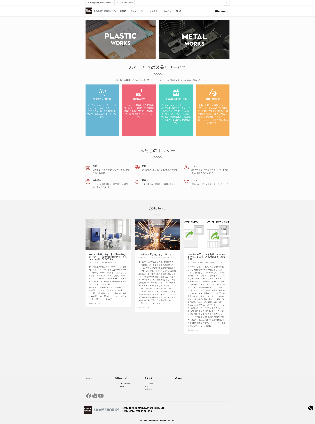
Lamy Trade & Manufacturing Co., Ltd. (143, 408)
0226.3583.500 (126, 2)
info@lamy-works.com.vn (101, 2)
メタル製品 (119, 386)
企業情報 (154, 11)
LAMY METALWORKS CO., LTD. (162, 258)
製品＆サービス (137, 11)
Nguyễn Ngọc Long (109, 262)
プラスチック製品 (122, 383)
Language (222, 11)
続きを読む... (93, 303)
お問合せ (148, 389)
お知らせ (167, 11)
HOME (123, 11)
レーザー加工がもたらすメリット (155, 254)
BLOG (178, 11)
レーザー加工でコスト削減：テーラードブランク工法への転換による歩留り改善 (206, 257)
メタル (147, 386)
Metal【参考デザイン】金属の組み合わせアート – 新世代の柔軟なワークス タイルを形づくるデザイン (108, 257)
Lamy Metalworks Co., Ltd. (137, 411)
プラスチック (150, 383)
